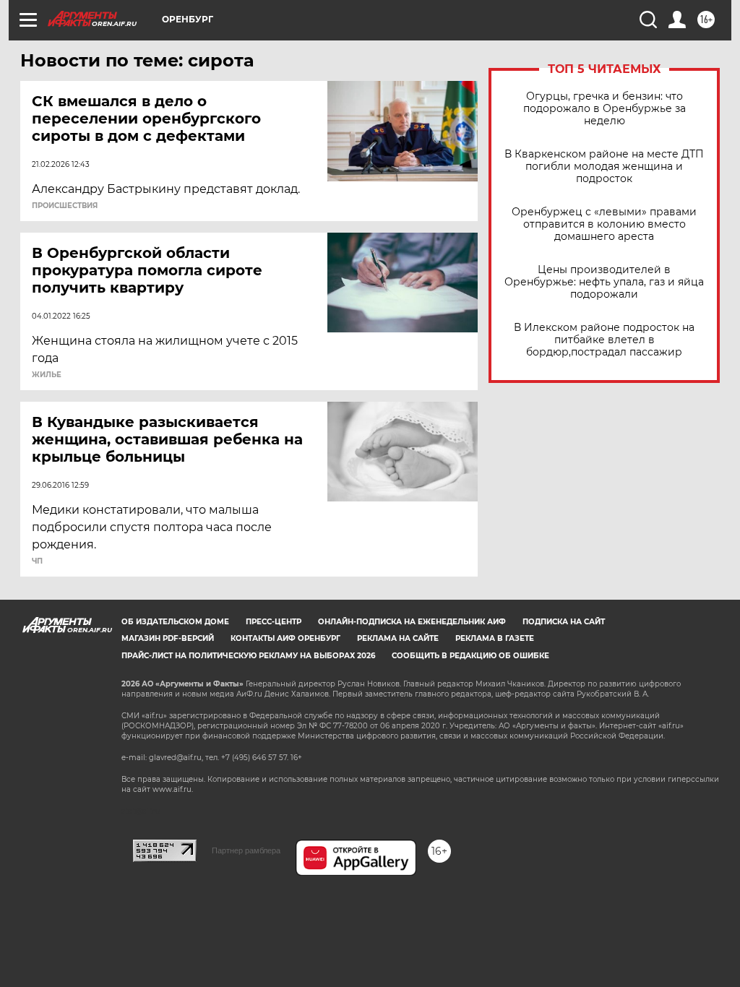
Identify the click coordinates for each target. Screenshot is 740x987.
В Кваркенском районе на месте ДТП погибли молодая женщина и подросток (604, 166)
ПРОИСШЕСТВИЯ (65, 206)
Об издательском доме (175, 621)
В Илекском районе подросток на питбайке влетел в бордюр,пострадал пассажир (604, 340)
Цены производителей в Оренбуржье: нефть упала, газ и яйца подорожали (604, 282)
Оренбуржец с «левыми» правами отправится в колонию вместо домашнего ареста (604, 224)
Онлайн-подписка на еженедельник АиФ (412, 621)
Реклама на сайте (398, 638)
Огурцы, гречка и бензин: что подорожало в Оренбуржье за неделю (604, 108)
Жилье (46, 375)
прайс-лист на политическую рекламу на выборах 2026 (248, 655)
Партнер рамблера (246, 850)
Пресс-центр (273, 621)
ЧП (37, 561)
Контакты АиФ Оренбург (285, 638)
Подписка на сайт (563, 621)
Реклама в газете (494, 638)
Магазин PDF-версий (167, 638)
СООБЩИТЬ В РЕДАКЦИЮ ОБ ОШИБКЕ (470, 655)
